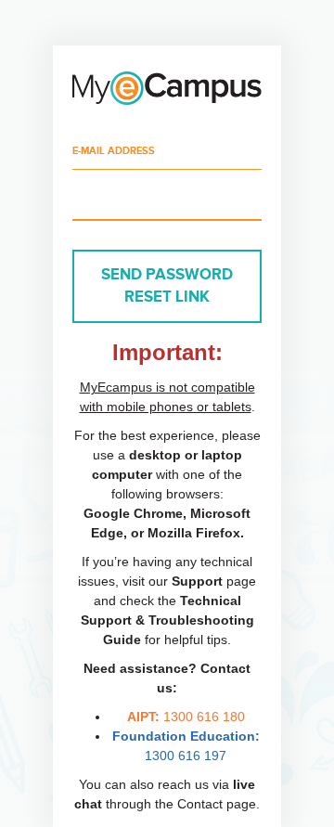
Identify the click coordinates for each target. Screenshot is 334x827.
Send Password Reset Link (167, 285)
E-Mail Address (113, 151)
